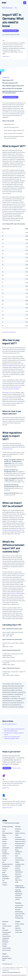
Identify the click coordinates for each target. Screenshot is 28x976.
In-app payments (19, 845)
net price (23, 209)
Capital (4, 837)
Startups (17, 831)
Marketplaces (18, 847)
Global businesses (20, 843)
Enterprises (18, 829)
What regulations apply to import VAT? (13, 85)
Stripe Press (18, 930)
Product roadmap (19, 924)
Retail (16, 882)
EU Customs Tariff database (17, 593)
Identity (4, 856)
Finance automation (20, 841)
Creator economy (19, 860)
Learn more (5, 56)
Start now (6, 768)
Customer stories (6, 926)
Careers (17, 926)
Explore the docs (7, 807)
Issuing (4, 860)
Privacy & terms (6, 936)
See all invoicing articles (9, 724)
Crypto (4, 845)
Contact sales (16, 768)
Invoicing (4, 858)
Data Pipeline (5, 847)
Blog (3, 928)
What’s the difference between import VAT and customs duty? (12, 92)
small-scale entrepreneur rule (12, 530)
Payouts (4, 870)
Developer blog (19, 918)
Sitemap (4, 946)
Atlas (3, 831)
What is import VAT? (8, 80)
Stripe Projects (19, 916)
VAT (3, 172)
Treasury (4, 885)
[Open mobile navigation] (24, 2)
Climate (4, 841)
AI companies (18, 858)
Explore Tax (5, 788)
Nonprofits (18, 874)
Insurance (17, 868)
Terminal (4, 882)
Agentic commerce (20, 833)
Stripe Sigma (5, 878)
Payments (5, 868)
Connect (4, 843)
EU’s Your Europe (11, 332)
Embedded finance (20, 839)
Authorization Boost (7, 833)
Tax (16, 8)
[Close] (25, 967)
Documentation (19, 905)
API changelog (19, 911)
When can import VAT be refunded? (12, 88)
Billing (3, 835)
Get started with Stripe (10, 30)
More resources (7, 8)
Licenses (4, 944)
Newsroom (18, 928)
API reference (18, 907)
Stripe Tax (8, 392)
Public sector (18, 880)
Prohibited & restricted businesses (5, 940)
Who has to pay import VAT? (10, 83)
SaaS (16, 856)
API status (18, 909)
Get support (5, 956)
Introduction (5, 77)
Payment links (6, 866)
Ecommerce (18, 837)
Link (3, 862)
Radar (3, 872)
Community (5, 930)
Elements (4, 850)
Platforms (17, 853)
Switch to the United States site (11, 972)
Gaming (17, 862)
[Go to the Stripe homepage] (4, 821)
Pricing (4, 829)
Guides (4, 924)
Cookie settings (6, 948)
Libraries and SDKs (20, 913)
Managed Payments (7, 864)
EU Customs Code (7, 449)
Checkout (4, 839)
